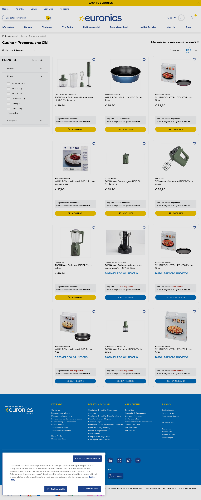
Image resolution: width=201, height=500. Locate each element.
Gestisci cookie (57, 489)
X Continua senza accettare (87, 458)
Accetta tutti (92, 489)
